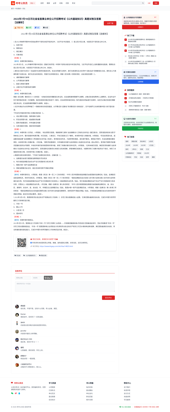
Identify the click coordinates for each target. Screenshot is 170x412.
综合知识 (52, 400)
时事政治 (128, 157)
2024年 (128, 145)
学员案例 (127, 400)
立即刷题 (140, 82)
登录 (156, 3)
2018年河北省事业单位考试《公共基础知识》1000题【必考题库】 (142, 51)
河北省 (18, 255)
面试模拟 (89, 390)
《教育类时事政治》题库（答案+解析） (140, 110)
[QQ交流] (19, 393)
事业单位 (143, 141)
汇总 (147, 149)
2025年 (143, 145)
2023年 (135, 145)
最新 (153, 157)
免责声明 (127, 390)
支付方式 (127, 393)
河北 (23, 8)
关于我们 (127, 387)
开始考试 (140, 128)
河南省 (139, 153)
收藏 (46, 28)
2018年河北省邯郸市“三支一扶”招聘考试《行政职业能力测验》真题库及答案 (142, 62)
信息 (141, 157)
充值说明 (127, 397)
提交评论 (108, 298)
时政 (61, 3)
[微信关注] (12, 393)
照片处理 (89, 400)
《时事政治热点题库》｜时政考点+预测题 (141, 98)
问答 (67, 3)
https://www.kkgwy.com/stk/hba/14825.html (56, 246)
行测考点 (52, 390)
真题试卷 (43, 255)
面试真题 (52, 397)
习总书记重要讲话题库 (135, 102)
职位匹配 (89, 397)
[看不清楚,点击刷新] (48, 278)
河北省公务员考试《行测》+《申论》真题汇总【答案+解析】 (142, 57)
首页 (12, 8)
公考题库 (52, 387)
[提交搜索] (143, 3)
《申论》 (134, 149)
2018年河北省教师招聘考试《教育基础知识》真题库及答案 (142, 40)
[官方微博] (16, 393)
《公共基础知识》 (30, 255)
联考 (127, 149)
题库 (48, 3)
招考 (42, 3)
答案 (141, 149)
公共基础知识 (130, 153)
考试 (73, 3)
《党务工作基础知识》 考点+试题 (138, 106)
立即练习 (140, 27)
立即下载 (110, 23)
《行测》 (151, 145)
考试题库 (18, 8)
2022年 (146, 153)
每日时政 (89, 387)
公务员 (151, 141)
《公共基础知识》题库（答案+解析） (139, 94)
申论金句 (89, 393)
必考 (54, 3)
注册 (149, 3)
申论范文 (52, 393)
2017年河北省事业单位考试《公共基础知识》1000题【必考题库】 (142, 46)
